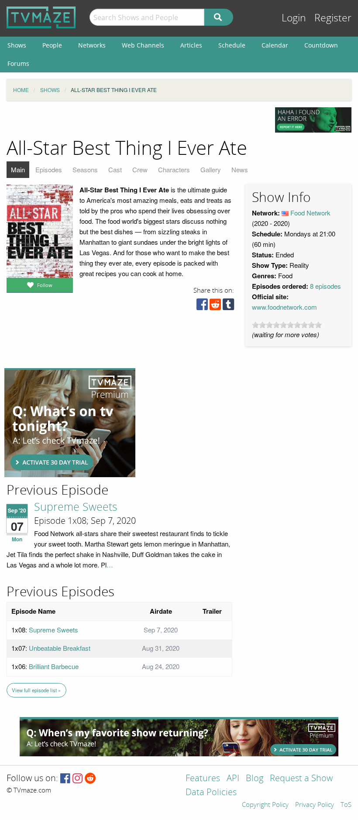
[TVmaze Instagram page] (77, 778)
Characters (174, 169)
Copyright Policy (265, 805)
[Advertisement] (69, 422)
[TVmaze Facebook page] (65, 778)
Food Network (310, 212)
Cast (115, 169)
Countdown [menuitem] (321, 45)
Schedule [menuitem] (231, 45)
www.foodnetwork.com (284, 306)
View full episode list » (36, 690)
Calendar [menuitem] (275, 45)
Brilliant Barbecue (54, 666)
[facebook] (202, 306)
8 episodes (325, 285)
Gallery (210, 169)
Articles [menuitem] (191, 45)
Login (294, 18)
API (233, 778)
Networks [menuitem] (92, 45)
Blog (254, 778)
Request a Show (301, 778)
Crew (140, 169)
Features (203, 778)
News (239, 169)
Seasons (85, 169)
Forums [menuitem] (18, 63)
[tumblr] (228, 306)
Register (332, 18)
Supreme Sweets (75, 507)
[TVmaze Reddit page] (90, 778)
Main (18, 169)
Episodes (48, 169)
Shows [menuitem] (16, 45)
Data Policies (211, 792)
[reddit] (215, 306)
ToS (346, 805)
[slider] (287, 324)
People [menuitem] (52, 45)
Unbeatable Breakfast (59, 648)
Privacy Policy (314, 805)
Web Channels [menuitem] (143, 45)
